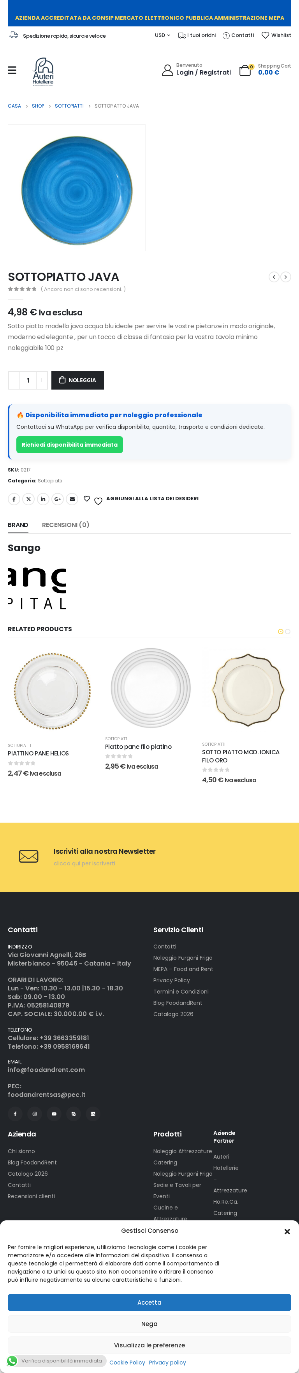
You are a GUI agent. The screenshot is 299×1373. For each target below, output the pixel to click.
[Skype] (73, 1114)
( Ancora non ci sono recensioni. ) (83, 289)
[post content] (52, 688)
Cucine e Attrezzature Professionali (170, 1219)
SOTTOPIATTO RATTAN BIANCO (244, 706)
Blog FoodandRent (177, 1003)
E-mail (72, 499)
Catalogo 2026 (173, 1014)
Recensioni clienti (31, 1196)
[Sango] (37, 585)
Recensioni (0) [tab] (66, 524)
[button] (287, 1231)
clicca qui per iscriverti (84, 863)
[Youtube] (54, 1114)
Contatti (164, 946)
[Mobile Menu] (12, 70)
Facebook (14, 499)
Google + (57, 499)
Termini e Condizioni (181, 991)
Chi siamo (21, 1151)
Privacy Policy (171, 980)
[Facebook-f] (15, 1114)
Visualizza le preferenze (149, 1345)
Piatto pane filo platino (41, 747)
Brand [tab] (18, 524)
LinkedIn (43, 499)
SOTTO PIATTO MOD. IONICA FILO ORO (144, 756)
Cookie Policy (127, 1362)
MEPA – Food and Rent (183, 969)
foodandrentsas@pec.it (47, 1094)
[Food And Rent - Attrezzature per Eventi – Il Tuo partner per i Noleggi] (42, 71)
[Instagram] (34, 1114)
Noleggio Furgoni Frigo (183, 958)
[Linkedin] (93, 1114)
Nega (149, 1324)
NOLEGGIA (82, 380)
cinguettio (28, 499)
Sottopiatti (50, 480)
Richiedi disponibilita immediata (70, 445)
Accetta (149, 1302)
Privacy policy (167, 1362)
